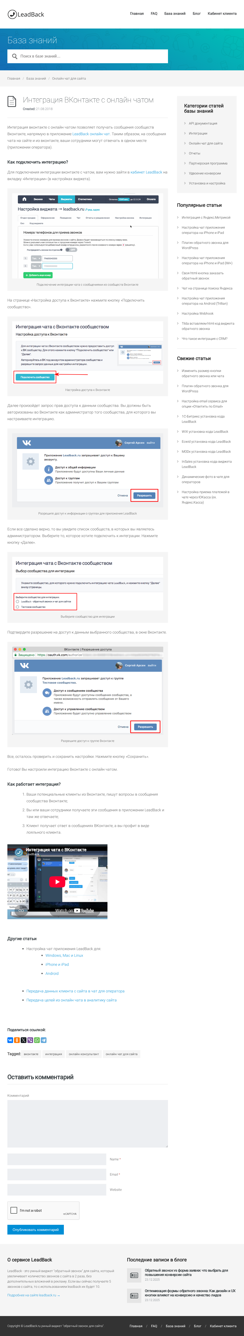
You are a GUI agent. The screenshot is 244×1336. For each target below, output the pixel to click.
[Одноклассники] (17, 1040)
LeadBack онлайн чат (91, 134)
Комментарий (18, 1095)
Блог (197, 14)
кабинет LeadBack (146, 172)
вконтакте (31, 1054)
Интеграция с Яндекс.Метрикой (206, 217)
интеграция (53, 1054)
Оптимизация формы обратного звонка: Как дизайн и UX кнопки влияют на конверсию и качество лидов (190, 1293)
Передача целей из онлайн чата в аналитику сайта (71, 1000)
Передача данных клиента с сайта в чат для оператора (75, 991)
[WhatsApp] (37, 1040)
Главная (137, 14)
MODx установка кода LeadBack (206, 451)
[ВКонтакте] (10, 1040)
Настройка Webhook (198, 313)
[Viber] (30, 1040)
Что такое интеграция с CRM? (204, 339)
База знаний (175, 14)
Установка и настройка (207, 183)
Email (115, 1174)
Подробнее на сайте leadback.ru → (33, 1295)
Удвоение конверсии (205, 173)
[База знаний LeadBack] (25, 14)
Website (116, 1190)
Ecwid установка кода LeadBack (206, 441)
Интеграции (198, 133)
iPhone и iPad (57, 964)
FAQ (154, 14)
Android (52, 973)
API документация (203, 123)
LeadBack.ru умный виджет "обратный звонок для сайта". (64, 1326)
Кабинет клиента (222, 14)
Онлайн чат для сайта (69, 78)
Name (115, 1159)
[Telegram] (43, 1040)
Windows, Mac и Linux (64, 955)
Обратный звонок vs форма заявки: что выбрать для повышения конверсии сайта (186, 1272)
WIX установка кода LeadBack (205, 431)
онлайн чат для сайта (121, 1054)
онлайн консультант (84, 1054)
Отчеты (194, 153)
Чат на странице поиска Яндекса (207, 288)
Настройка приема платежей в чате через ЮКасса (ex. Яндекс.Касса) (205, 497)
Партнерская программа (208, 163)
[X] (23, 1040)
